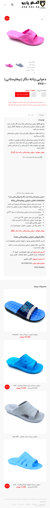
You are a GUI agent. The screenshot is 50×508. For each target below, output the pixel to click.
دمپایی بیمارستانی (31, 102)
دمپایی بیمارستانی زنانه (16, 105)
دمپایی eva (40, 102)
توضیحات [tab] (41, 115)
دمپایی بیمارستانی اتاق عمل (19, 102)
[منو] (5, 4)
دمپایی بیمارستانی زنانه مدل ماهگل (23, 231)
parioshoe (43, 502)
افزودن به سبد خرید (22, 94)
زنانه (9, 105)
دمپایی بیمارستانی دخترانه (29, 105)
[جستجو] (12, 4)
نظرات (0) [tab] (31, 115)
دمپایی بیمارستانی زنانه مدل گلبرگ (23, 152)
